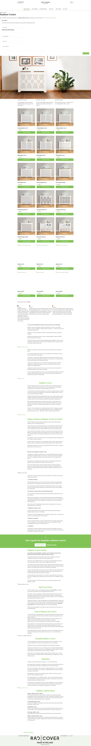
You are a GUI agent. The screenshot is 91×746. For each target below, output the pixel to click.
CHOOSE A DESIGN (28, 732)
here (48, 523)
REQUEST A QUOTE (51, 544)
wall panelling (34, 409)
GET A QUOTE (38, 732)
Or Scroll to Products (51, 17)
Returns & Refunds (64, 735)
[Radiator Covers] (45, 2)
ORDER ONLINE (40, 545)
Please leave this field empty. (8, 29)
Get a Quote (44, 17)
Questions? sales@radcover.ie (23, 735)
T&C (69, 735)
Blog (72, 735)
